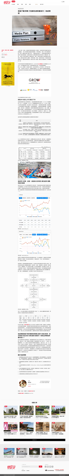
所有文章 (29, 386)
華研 (28, 324)
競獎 (30, 4)
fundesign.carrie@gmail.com (32, 384)
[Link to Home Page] (7, 3)
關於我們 (41, 4)
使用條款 (28, 470)
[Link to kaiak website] (49, 470)
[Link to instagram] (52, 467)
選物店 (36, 4)
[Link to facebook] (46, 467)
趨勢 (18, 4)
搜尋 (63, 1)
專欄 (22, 4)
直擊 (26, 4)
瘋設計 (3, 50)
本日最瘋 (13, 4)
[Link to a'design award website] (59, 470)
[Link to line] (48, 467)
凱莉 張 (6, 54)
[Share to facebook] (2, 57)
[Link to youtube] (50, 467)
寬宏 (25, 324)
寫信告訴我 (23, 470)
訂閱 (14, 1)
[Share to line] (3, 57)
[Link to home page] (11, 467)
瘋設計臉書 (22, 393)
